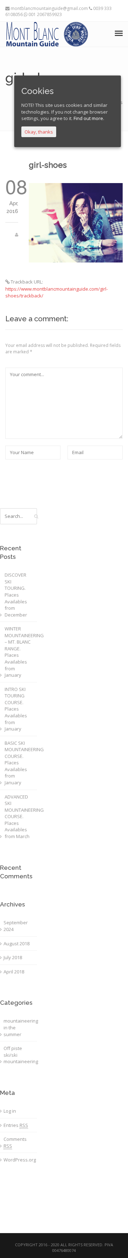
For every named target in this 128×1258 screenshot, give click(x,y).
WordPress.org (19, 1159)
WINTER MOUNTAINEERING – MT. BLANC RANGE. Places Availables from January (20, 651)
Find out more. (89, 118)
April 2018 (14, 971)
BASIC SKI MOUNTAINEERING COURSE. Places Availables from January (20, 763)
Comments (15, 1142)
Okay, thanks (39, 132)
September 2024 (16, 925)
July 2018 (13, 957)
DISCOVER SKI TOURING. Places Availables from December (16, 595)
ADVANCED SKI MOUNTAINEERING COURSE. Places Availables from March (20, 816)
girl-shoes (48, 165)
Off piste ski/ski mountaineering (19, 1055)
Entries (16, 1125)
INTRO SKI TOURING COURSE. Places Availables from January (16, 709)
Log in (10, 1111)
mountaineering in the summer (19, 1027)
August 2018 (17, 943)
